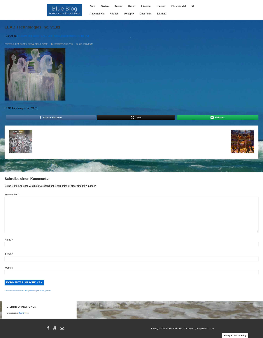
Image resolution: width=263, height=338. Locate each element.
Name (8, 239)
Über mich (145, 13)
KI (192, 6)
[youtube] (55, 329)
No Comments (86, 44)
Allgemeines (97, 13)
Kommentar (12, 194)
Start (92, 6)
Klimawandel (178, 6)
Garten (105, 6)
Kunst (131, 6)
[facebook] (49, 329)
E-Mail (8, 253)
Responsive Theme (205, 328)
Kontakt (161, 13)
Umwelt (161, 6)
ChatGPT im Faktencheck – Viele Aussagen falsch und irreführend (53, 36)
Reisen (118, 6)
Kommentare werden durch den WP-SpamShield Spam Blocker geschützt (28, 291)
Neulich (114, 13)
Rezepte (129, 13)
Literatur (146, 6)
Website (9, 267)
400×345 (22, 313)
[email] (62, 329)
